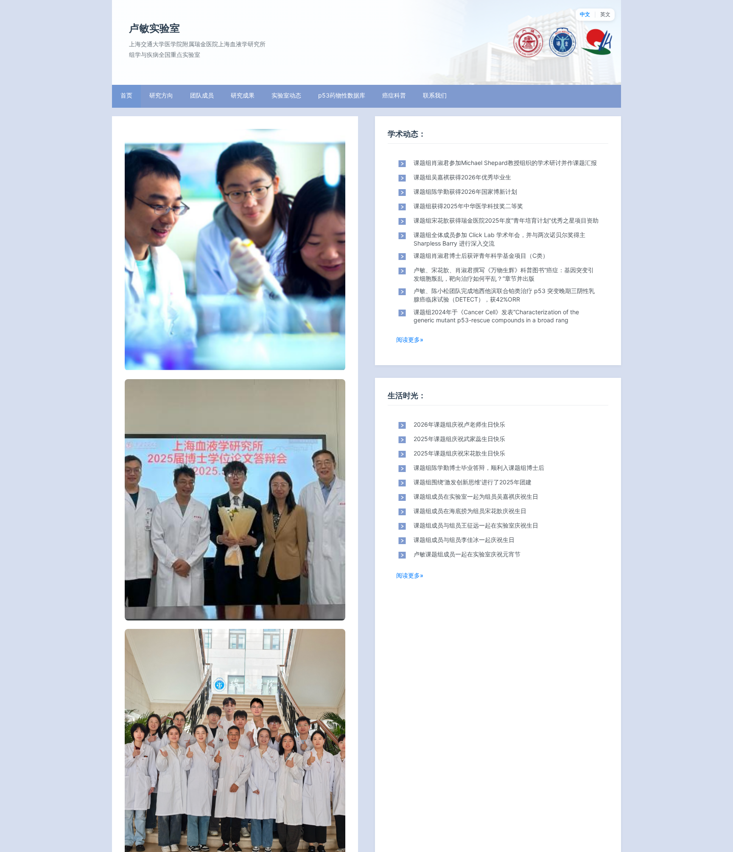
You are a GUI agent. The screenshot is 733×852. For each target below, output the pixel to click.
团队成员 (202, 95)
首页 (126, 95)
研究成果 (243, 95)
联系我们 (435, 95)
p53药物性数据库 (341, 95)
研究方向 (161, 95)
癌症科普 (394, 95)
